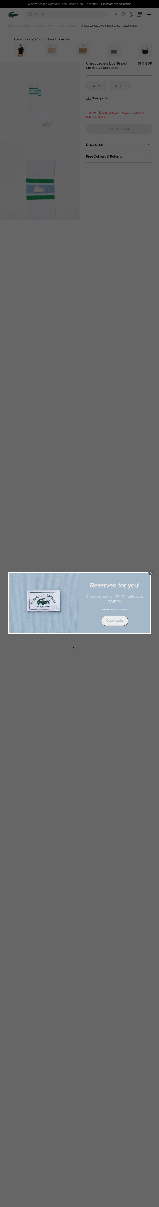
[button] (150, 572)
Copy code (114, 620)
